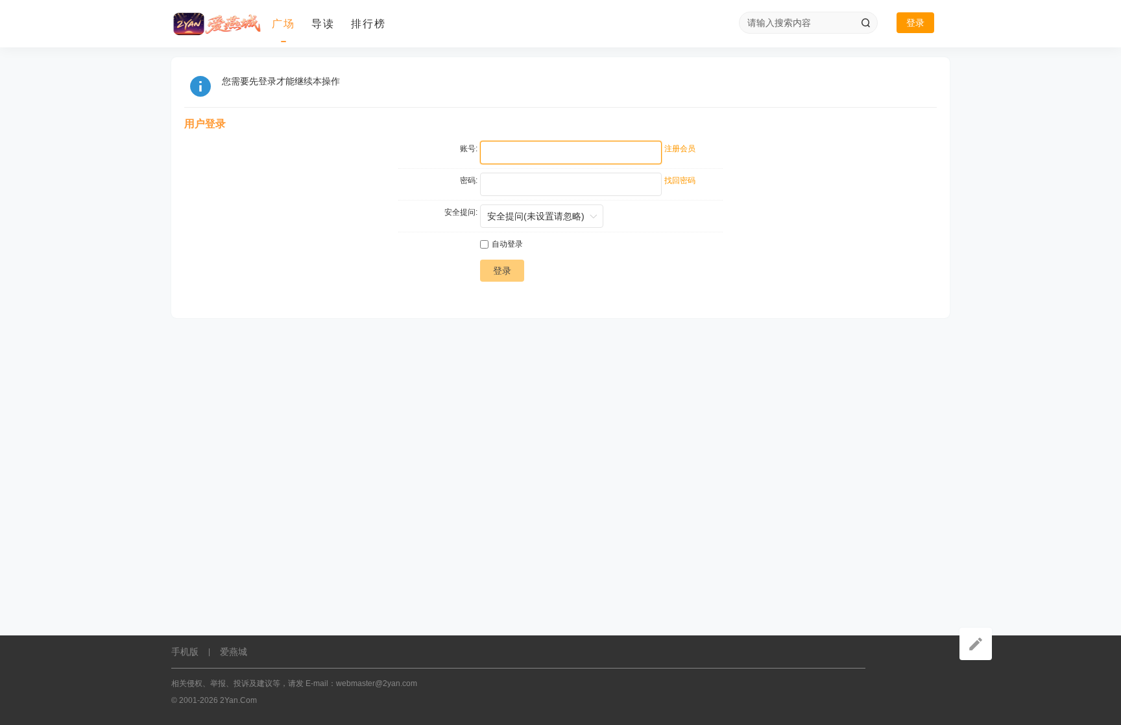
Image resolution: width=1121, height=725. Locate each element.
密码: (468, 180)
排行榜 (368, 23)
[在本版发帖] (975, 644)
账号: (468, 148)
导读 (323, 23)
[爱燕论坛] (216, 24)
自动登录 (507, 244)
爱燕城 (233, 651)
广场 (283, 23)
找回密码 (679, 180)
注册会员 (679, 148)
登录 (915, 23)
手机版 (185, 651)
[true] (865, 22)
